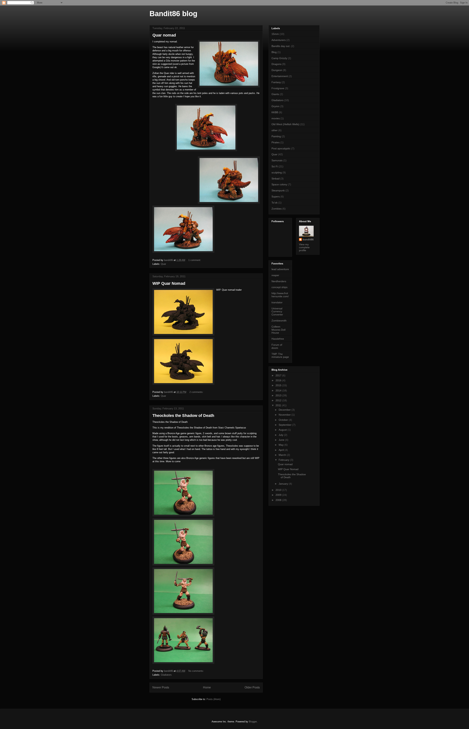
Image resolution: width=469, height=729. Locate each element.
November (285, 414)
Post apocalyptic (281, 148)
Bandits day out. (281, 46)
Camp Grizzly (279, 58)
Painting (276, 136)
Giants (275, 94)
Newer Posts (160, 687)
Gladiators (166, 674)
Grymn (275, 106)
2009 (279, 494)
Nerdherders (279, 281)
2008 (279, 500)
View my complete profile (304, 247)
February (284, 459)
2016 (279, 380)
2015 (279, 385)
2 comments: (196, 392)
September (285, 424)
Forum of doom (277, 346)
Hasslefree (278, 338)
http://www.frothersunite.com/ (280, 295)
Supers (276, 196)
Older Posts (252, 687)
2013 (279, 395)
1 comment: (195, 260)
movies (276, 118)
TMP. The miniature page (280, 355)
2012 (279, 400)
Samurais (277, 160)
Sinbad (276, 178)
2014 (279, 390)
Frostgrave (278, 88)
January (284, 483)
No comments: (196, 671)
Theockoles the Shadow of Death (183, 415)
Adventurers (279, 40)
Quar (163, 264)
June (282, 439)
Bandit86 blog (173, 14)
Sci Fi (275, 166)
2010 (279, 489)
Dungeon (277, 70)
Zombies (277, 208)
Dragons (276, 64)
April (282, 449)
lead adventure (280, 269)
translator (277, 302)
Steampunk (278, 190)
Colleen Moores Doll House (278, 329)
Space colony (279, 184)
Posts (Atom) (213, 699)
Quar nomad (164, 35)
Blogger (253, 721)
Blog (274, 52)
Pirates (276, 142)
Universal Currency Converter (277, 311)
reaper (275, 275)
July (281, 434)
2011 (279, 405)
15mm (275, 33)
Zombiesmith (279, 320)
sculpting (277, 172)
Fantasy (276, 82)
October (284, 419)
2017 (279, 375)
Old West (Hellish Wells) (285, 124)
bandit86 (308, 239)
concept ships (279, 287)
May (281, 444)
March (283, 454)
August (283, 429)
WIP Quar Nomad (168, 283)
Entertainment (280, 76)
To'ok (275, 202)
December (285, 409)
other (275, 130)
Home (207, 687)
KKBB (275, 112)
